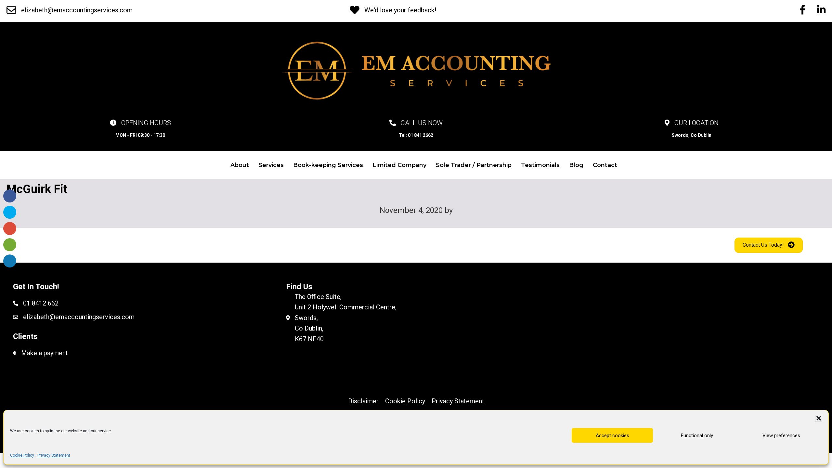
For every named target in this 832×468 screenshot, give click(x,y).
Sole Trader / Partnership (474, 165)
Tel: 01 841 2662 (416, 135)
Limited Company (399, 165)
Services (271, 165)
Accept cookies (612, 435)
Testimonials (540, 165)
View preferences (781, 435)
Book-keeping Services (328, 165)
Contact (605, 165)
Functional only (697, 435)
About (239, 165)
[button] (818, 418)
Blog (576, 165)
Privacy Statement (53, 455)
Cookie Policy (22, 455)
